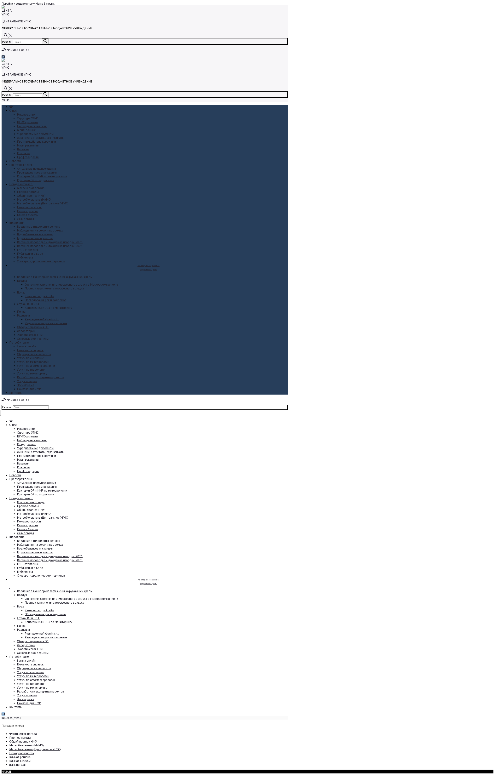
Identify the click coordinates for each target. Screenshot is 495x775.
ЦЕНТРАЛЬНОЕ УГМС (16, 21)
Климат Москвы (20, 761)
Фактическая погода (23, 734)
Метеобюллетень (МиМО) (26, 745)
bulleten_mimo (11, 718)
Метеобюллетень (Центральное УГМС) (35, 749)
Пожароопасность (21, 753)
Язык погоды (17, 764)
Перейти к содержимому (18, 3)
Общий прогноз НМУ (23, 741)
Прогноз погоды (20, 737)
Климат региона (20, 757)
